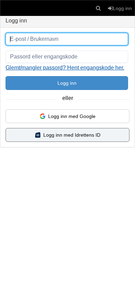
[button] (98, 8)
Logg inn (66, 83)
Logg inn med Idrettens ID (71, 135)
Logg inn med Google (72, 116)
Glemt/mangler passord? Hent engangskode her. (65, 68)
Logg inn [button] (122, 8)
